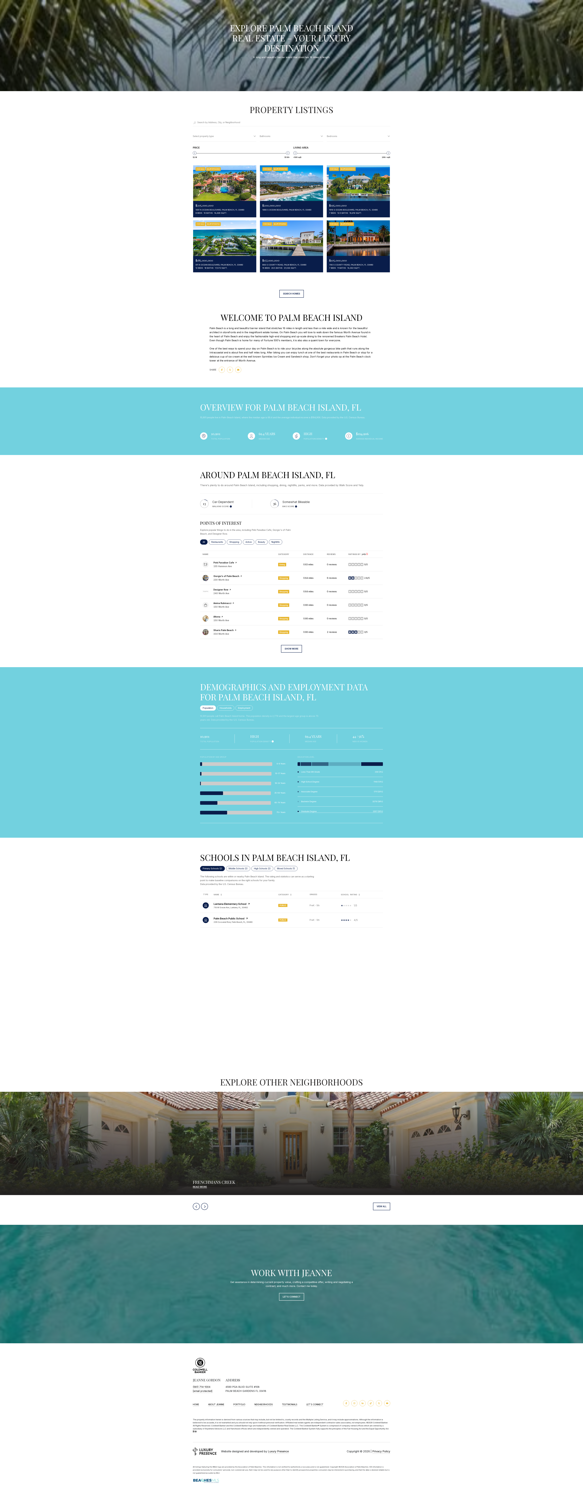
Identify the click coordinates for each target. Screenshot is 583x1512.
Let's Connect (314, 1404)
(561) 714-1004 (201, 1386)
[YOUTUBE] (387, 1403)
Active (249, 542)
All (205, 542)
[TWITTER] (379, 1403)
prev (196, 1206)
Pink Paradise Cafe (223, 562)
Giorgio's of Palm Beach (226, 576)
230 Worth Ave (221, 579)
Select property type (203, 136)
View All (382, 1206)
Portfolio (239, 1404)
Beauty (263, 542)
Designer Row (220, 589)
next (204, 1206)
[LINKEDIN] (363, 1403)
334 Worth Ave (221, 634)
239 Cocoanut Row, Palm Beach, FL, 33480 (233, 922)
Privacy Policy (381, 1451)
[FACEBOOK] (346, 1403)
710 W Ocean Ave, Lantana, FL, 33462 (231, 907)
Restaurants (218, 542)
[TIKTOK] (371, 1403)
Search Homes (291, 293)
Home (196, 1404)
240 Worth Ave (221, 593)
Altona (216, 616)
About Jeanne (216, 1404)
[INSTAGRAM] (354, 1403)
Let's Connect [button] (291, 1296)
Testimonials (289, 1404)
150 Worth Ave (221, 606)
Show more (291, 648)
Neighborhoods (263, 1404)
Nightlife (276, 542)
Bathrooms (265, 136)
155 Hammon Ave (222, 566)
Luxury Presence (278, 1451)
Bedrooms (332, 136)
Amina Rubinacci (222, 603)
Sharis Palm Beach (223, 630)
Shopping (235, 542)
